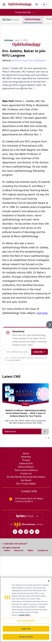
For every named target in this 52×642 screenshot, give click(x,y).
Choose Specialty (23, 12)
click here (42, 313)
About (26, 453)
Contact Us (26, 473)
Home (7, 550)
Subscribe (38, 351)
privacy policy (15, 360)
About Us (18, 550)
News (30, 550)
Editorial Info (26, 463)
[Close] (49, 581)
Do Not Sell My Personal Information (26, 476)
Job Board (26, 480)
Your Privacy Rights (26, 483)
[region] (26, 609)
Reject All (26, 628)
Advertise (26, 456)
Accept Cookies (26, 636)
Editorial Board (26, 466)
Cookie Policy (24, 615)
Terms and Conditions (26, 470)
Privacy (26, 460)
